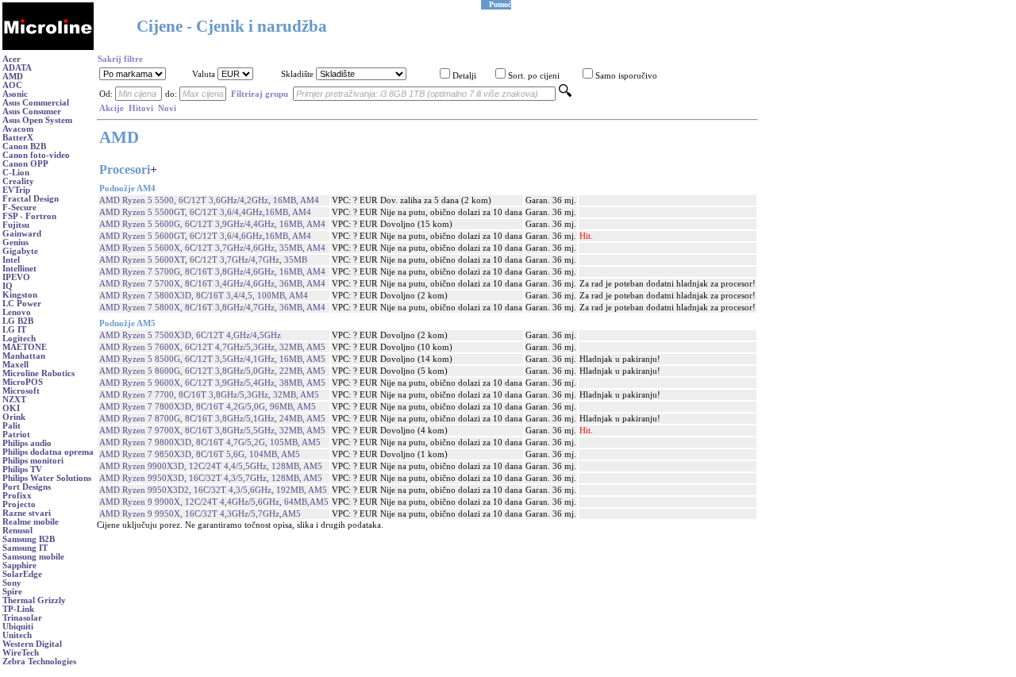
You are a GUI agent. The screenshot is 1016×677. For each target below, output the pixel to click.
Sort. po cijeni (534, 75)
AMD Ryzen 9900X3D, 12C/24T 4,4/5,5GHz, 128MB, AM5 (210, 466)
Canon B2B (24, 146)
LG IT (14, 329)
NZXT (14, 399)
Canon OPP (25, 164)
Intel (11, 260)
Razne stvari (26, 513)
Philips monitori (33, 460)
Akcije (111, 108)
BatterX (17, 137)
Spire (12, 591)
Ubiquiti (17, 626)
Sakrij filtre (120, 59)
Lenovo (16, 312)
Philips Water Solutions (46, 478)
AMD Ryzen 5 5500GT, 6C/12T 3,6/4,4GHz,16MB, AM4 (205, 212)
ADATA (17, 67)
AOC (12, 85)
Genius (15, 242)
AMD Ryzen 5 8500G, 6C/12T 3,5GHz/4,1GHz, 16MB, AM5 (212, 359)
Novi (167, 108)
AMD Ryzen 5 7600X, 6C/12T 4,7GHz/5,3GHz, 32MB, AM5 (212, 347)
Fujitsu (15, 225)
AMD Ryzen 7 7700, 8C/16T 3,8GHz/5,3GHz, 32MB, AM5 (209, 394)
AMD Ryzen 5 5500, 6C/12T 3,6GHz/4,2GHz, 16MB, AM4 (209, 200)
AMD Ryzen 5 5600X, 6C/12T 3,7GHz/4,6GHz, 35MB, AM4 (212, 248)
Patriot (16, 434)
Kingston (19, 294)
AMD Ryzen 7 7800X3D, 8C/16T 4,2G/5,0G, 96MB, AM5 (207, 406)
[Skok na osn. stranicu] (48, 47)
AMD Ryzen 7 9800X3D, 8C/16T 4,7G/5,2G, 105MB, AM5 (210, 442)
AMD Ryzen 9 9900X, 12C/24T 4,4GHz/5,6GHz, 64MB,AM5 (214, 502)
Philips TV (22, 469)
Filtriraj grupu (259, 94)
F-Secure (19, 207)
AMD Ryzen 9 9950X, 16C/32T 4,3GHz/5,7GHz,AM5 (200, 514)
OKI (11, 408)
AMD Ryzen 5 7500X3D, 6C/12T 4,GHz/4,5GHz (190, 335)
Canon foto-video (36, 155)
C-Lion (15, 172)
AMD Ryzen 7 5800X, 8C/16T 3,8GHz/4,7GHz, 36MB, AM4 (212, 307)
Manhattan (23, 356)
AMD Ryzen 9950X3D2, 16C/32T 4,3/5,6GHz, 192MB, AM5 (213, 490)
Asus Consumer (31, 111)
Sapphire (19, 565)
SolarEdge (22, 574)
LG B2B (17, 321)
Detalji (464, 75)
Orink (13, 417)
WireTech (20, 652)
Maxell (15, 364)
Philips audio (27, 443)
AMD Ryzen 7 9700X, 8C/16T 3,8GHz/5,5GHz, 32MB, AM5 (212, 430)
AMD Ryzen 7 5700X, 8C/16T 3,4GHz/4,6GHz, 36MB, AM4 (212, 283)
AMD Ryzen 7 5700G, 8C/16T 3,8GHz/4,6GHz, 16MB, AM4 (212, 271)
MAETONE (24, 347)
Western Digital (32, 644)
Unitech (17, 635)
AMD (12, 76)
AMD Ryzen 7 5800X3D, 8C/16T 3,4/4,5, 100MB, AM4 (203, 295)
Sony (11, 583)
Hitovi (141, 108)
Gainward (21, 233)
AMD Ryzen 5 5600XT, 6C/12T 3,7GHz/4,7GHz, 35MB (203, 260)
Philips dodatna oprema (48, 452)
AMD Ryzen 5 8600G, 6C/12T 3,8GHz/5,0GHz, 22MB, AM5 (212, 371)
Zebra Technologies (39, 661)
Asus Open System (37, 120)
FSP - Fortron (29, 216)
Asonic (15, 94)
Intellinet (19, 268)
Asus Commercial (35, 102)
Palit (11, 425)
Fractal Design (30, 198)
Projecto (19, 504)
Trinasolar (22, 618)
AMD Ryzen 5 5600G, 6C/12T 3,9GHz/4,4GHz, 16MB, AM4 (212, 224)
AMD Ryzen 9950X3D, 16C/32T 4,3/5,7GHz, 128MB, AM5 (210, 478)
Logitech (19, 338)
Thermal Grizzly (34, 600)
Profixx (17, 495)
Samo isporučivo (626, 75)
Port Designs (26, 487)
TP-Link (18, 609)
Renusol (17, 530)
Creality (18, 181)
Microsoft (21, 391)
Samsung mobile (33, 556)
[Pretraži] (565, 94)
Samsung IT (25, 548)
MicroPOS (22, 382)
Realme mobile (30, 521)
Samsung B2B (28, 539)
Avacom (17, 129)
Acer (11, 59)
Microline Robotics (38, 373)
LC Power (21, 303)
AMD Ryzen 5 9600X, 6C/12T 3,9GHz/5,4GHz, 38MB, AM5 (212, 383)
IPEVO (16, 277)
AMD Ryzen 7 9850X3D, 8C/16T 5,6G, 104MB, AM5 (199, 454)
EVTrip (16, 190)
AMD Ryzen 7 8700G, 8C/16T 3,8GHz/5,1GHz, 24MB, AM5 (212, 418)
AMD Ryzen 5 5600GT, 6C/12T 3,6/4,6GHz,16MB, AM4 (205, 236)
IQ (7, 286)
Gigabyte (20, 251)
